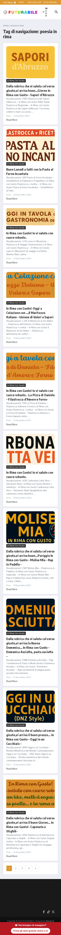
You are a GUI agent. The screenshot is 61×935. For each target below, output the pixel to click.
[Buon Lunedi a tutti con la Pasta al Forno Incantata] (30, 145)
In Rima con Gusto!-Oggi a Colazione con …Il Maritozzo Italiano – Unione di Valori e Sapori (29, 312)
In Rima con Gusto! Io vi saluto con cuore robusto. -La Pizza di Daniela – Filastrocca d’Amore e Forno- (30, 395)
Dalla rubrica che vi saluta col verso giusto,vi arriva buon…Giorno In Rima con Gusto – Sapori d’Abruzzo (30, 90)
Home (6, 25)
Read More (11, 119)
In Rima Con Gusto (16, 80)
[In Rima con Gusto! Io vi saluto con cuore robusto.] (30, 216)
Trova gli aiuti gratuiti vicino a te (30, 930)
